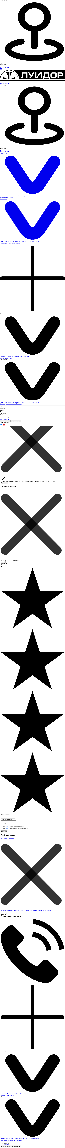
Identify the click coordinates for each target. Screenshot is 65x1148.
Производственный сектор (8, 243)
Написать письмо (15, 421)
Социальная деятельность (31, 241)
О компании (3, 241)
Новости (10, 241)
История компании (18, 241)
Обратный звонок (5, 421)
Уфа (17, 910)
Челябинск (22, 910)
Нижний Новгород (6, 910)
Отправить (4, 831)
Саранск (34, 910)
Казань (14, 910)
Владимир (45, 910)
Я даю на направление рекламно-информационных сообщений (15, 828)
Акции (11, 197)
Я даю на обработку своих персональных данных (13, 826)
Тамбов (39, 910)
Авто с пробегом (24, 196)
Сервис (6, 197)
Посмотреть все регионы (8, 838)
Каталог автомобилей (13, 196)
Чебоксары (29, 910)
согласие (7, 826)
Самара (50, 910)
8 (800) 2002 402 (4, 419)
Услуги (2, 197)
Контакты (18, 243)
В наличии (3, 196)
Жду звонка (4, 483)
